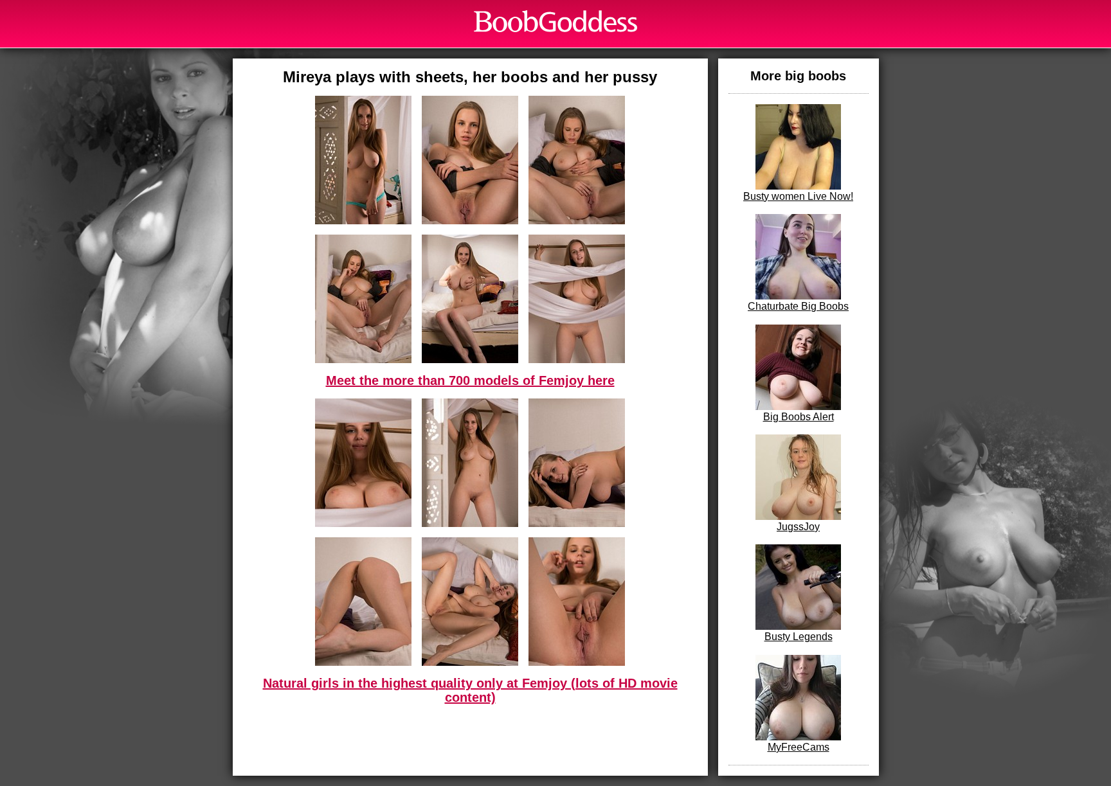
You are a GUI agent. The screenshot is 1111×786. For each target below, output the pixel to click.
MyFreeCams (798, 747)
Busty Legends (798, 636)
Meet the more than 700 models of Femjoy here (470, 380)
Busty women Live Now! (798, 196)
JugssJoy (798, 526)
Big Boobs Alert (798, 416)
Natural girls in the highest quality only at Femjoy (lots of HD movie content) (470, 690)
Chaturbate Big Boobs (798, 306)
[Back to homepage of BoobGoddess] (555, 21)
